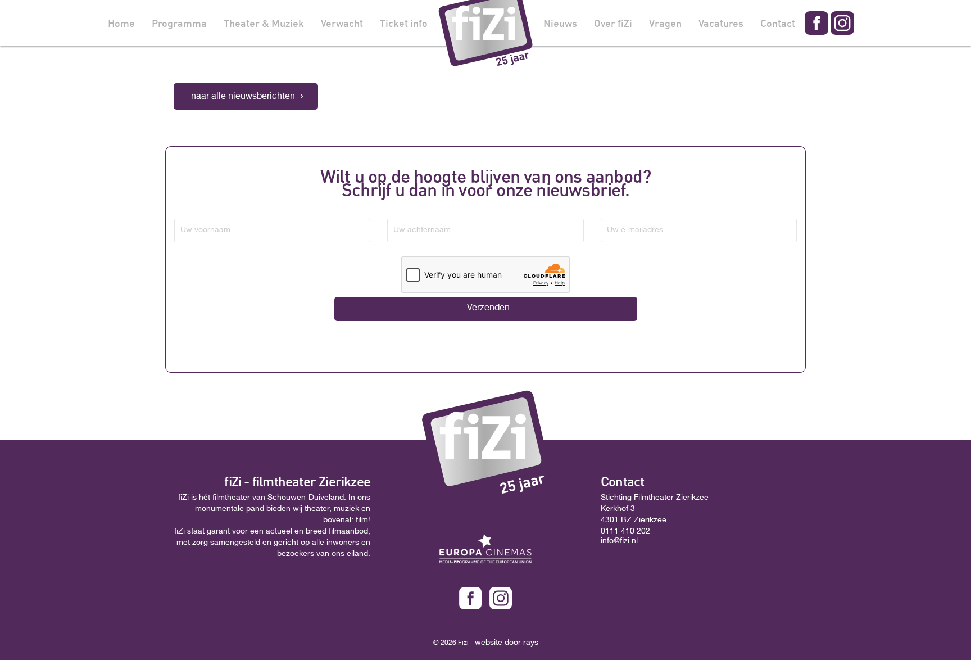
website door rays (506, 643)
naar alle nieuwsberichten (243, 97)
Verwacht (342, 23)
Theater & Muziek (264, 23)
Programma (179, 23)
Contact (777, 23)
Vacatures (720, 23)
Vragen (665, 23)
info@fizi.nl (619, 541)
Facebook (816, 23)
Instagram (842, 23)
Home (121, 23)
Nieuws (560, 23)
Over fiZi (613, 23)
